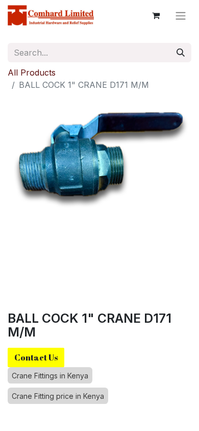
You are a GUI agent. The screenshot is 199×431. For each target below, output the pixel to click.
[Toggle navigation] (180, 15)
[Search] (180, 52)
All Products (32, 72)
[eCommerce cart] (155, 15)
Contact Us (36, 357)
